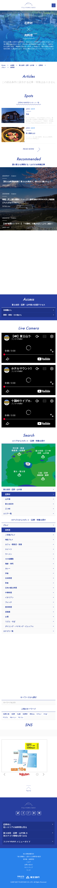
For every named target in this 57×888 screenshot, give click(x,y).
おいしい (13, 717)
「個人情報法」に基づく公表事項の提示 (28, 856)
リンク (28, 870)
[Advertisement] (28, 261)
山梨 (19, 714)
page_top (28, 788)
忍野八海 (6, 714)
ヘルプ (28, 862)
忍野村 (25, 714)
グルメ (39, 714)
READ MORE (28, 149)
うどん (6, 717)
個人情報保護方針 (28, 854)
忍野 (13, 714)
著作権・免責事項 (28, 859)
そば (45, 714)
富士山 (32, 714)
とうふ (21, 717)
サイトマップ (28, 867)
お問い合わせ (28, 864)
